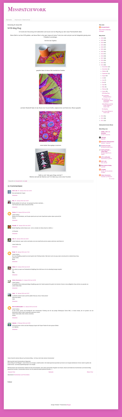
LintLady (103, 137)
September (105, 73)
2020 (102, 51)
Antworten (14, 195)
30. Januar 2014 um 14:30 (22, 200)
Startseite (9, 19)
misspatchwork (105, 27)
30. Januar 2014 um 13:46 (25, 190)
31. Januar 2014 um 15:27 (22, 293)
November (105, 69)
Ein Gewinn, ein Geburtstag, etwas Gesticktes (107, 100)
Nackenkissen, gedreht (106, 158)
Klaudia (14, 225)
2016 (102, 60)
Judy (13, 293)
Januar (104, 91)
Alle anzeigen (111, 178)
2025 (102, 40)
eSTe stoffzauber (105, 157)
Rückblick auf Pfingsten (106, 176)
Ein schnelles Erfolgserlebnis (106, 96)
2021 (102, 49)
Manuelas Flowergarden (107, 141)
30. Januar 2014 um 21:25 (23, 267)
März (103, 87)
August (104, 75)
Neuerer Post (11, 372)
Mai (103, 82)
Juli (103, 78)
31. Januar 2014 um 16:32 (30, 306)
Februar (104, 89)
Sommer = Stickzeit (105, 143)
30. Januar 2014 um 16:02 (23, 225)
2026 (102, 38)
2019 (102, 53)
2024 (102, 42)
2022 (102, 47)
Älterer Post (90, 372)
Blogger (69, 404)
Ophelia (14, 323)
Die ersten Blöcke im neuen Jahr (107, 112)
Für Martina (105, 109)
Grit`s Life (103, 161)
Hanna (14, 212)
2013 (102, 116)
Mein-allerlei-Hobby (106, 165)
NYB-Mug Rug (106, 93)
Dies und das (104, 162)
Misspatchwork (27, 9)
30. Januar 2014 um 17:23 (22, 252)
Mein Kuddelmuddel (17, 306)
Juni (103, 80)
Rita (13, 200)
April (103, 84)
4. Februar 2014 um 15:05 (23, 323)
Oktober (104, 71)
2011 (102, 120)
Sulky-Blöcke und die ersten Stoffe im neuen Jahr (107, 105)
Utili (13, 239)
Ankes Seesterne (17, 280)
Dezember (105, 66)
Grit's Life (14, 190)
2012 (102, 118)
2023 (102, 45)
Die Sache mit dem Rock (107, 147)
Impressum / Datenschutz (22, 19)
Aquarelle (103, 138)
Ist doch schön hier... (106, 134)
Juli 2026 (103, 166)
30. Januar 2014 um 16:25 (21, 239)
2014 (102, 65)
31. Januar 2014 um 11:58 (29, 280)
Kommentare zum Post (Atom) (21, 374)
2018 (102, 56)
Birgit (13, 252)
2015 (102, 62)
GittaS (14, 267)
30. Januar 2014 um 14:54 (23, 212)
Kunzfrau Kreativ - (106, 145)
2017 (102, 58)
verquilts (103, 169)
